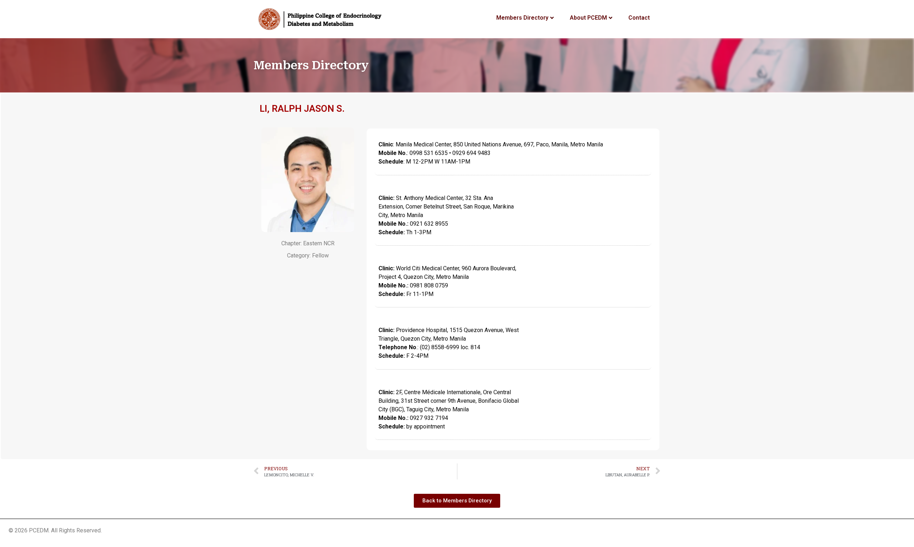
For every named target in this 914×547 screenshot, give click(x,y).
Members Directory (522, 17)
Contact (639, 17)
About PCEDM (588, 17)
